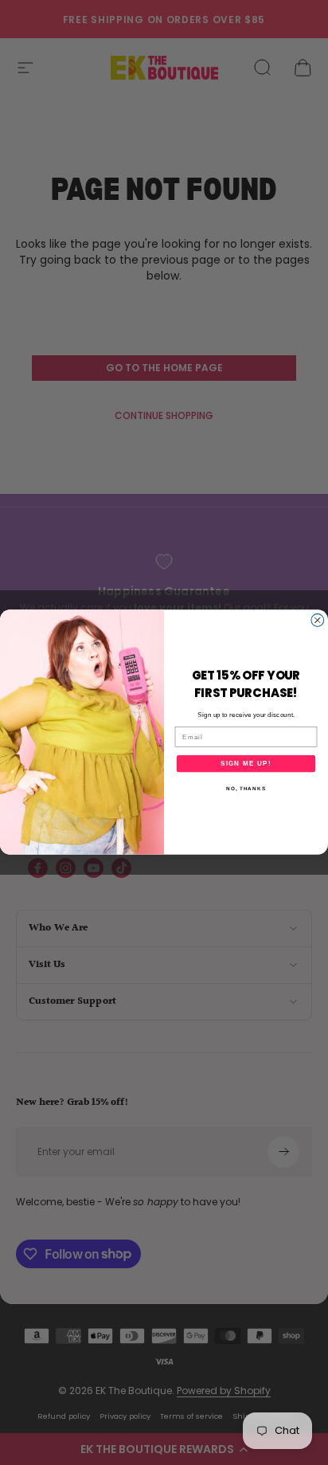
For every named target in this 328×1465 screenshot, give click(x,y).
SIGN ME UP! (246, 763)
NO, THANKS (246, 789)
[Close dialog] (317, 620)
